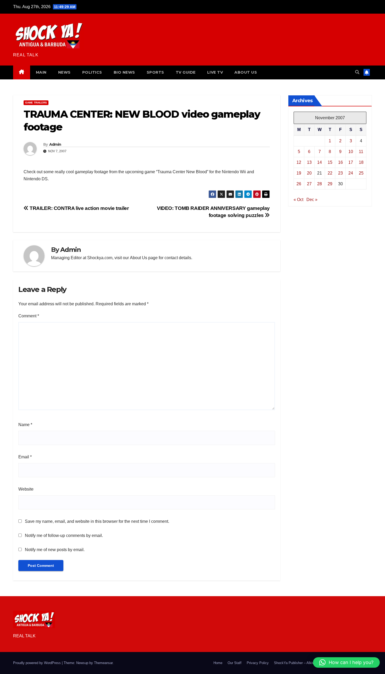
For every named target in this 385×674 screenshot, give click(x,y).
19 (298, 173)
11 (361, 151)
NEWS (64, 72)
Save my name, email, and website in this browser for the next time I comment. (97, 521)
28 (319, 184)
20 (309, 173)
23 (340, 173)
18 (361, 162)
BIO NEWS (124, 72)
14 (319, 162)
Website (26, 489)
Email (25, 457)
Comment (28, 316)
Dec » (311, 199)
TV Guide (186, 72)
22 (330, 173)
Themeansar (103, 663)
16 (340, 162)
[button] (357, 72)
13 (309, 162)
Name (25, 424)
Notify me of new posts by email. (55, 549)
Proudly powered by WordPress (37, 663)
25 (361, 173)
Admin (55, 144)
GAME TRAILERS (36, 102)
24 (350, 173)
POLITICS (92, 72)
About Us (138, 258)
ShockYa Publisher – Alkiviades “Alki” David (307, 663)
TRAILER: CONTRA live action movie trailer (79, 208)
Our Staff (234, 663)
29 (330, 184)
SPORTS (155, 72)
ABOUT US (245, 72)
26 (298, 184)
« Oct (298, 199)
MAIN (41, 72)
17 (350, 162)
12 (298, 162)
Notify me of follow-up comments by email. (64, 535)
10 (350, 151)
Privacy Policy (258, 663)
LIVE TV (215, 72)
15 (330, 162)
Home (217, 663)
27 (309, 184)
